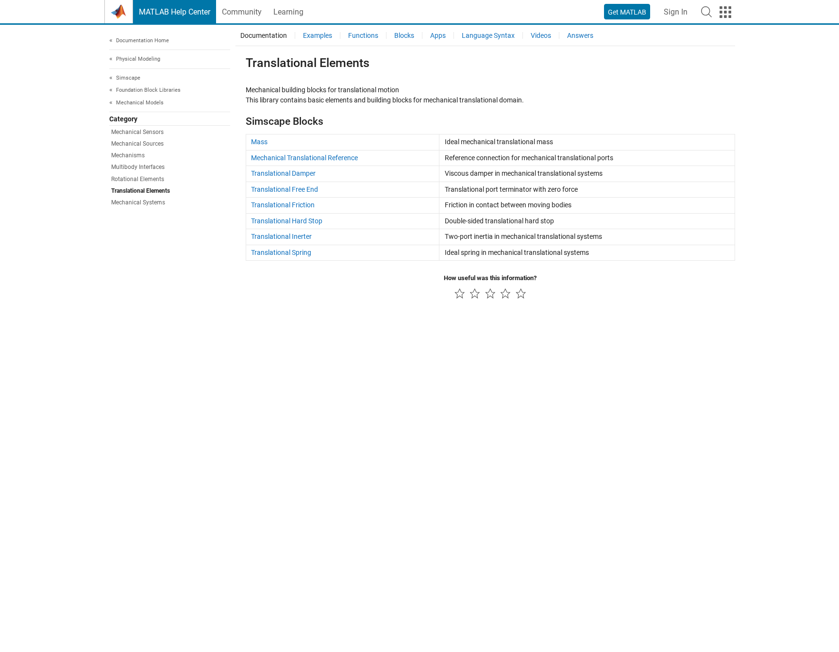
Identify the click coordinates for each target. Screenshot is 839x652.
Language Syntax (488, 35)
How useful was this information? (490, 278)
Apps (438, 35)
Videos (541, 35)
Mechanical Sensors (137, 132)
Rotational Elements (137, 179)
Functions (363, 35)
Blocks (404, 35)
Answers (580, 35)
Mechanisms (128, 155)
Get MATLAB (627, 12)
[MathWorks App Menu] (725, 12)
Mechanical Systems (138, 203)
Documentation (263, 35)
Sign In (676, 12)
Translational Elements (140, 191)
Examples (317, 35)
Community (242, 12)
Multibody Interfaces (138, 167)
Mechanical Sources (137, 143)
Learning (288, 12)
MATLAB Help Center (174, 12)
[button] (706, 11)
